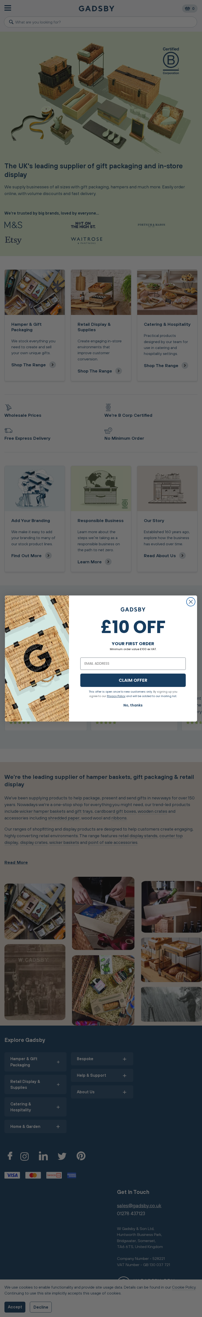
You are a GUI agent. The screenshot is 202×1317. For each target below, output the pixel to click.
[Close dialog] (190, 601)
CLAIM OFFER (133, 680)
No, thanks (133, 705)
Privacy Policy (116, 696)
